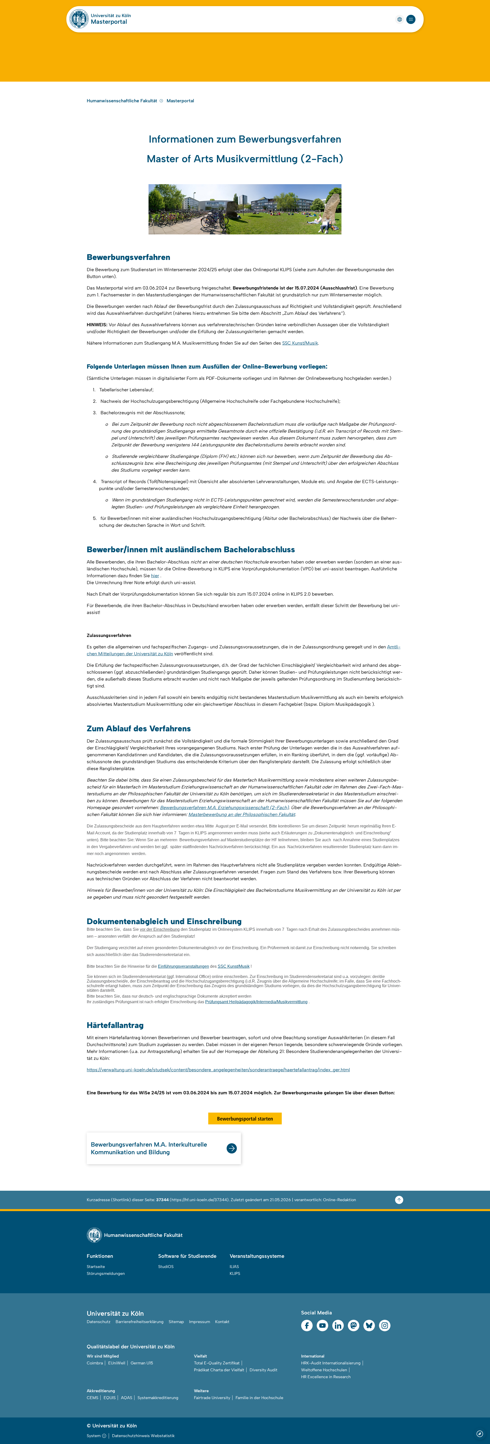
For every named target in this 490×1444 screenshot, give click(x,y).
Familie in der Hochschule (259, 1397)
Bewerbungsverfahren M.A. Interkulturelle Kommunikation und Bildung (149, 1148)
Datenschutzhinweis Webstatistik (143, 1435)
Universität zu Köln (111, 15)
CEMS (92, 1397)
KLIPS (235, 1273)
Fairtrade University (212, 1397)
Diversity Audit (263, 1369)
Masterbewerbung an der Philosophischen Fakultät (241, 814)
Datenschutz (99, 1321)
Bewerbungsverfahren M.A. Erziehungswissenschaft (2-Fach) (224, 807)
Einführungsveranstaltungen (183, 966)
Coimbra (95, 1363)
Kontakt (222, 1321)
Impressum (199, 1321)
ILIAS (234, 1266)
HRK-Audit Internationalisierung (331, 1363)
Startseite (96, 1266)
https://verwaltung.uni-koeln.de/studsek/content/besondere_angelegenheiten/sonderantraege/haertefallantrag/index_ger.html (218, 1070)
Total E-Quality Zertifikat (217, 1363)
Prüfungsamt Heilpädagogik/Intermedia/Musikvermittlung (256, 1002)
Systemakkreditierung (158, 1397)
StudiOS (166, 1266)
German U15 (142, 1363)
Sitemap (176, 1321)
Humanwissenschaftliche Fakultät (122, 101)
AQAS (126, 1397)
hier (155, 576)
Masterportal (109, 21)
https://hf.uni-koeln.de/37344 (199, 1199)
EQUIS (110, 1397)
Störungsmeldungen (106, 1273)
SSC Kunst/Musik (300, 343)
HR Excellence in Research (326, 1376)
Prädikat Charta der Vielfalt (219, 1369)
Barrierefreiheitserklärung (140, 1321)
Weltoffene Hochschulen (324, 1369)
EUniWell (116, 1363)
